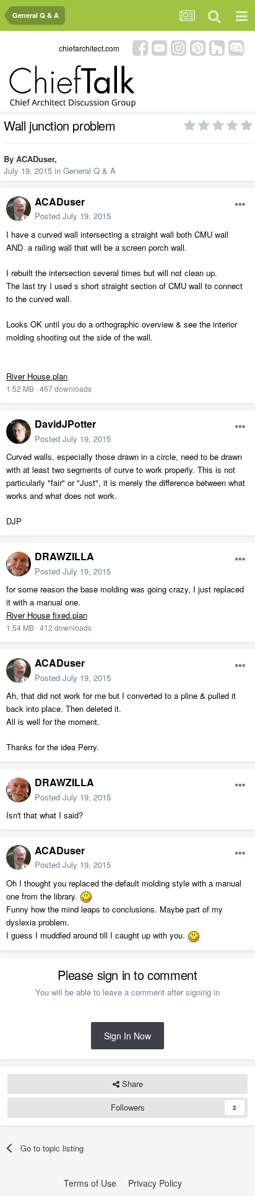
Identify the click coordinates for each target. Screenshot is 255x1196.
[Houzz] (217, 46)
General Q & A (89, 170)
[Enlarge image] (86, 896)
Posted (73, 216)
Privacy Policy (155, 1183)
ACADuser (35, 159)
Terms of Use (90, 1183)
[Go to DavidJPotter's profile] (18, 431)
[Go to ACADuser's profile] (18, 208)
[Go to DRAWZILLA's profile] (18, 564)
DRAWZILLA (64, 556)
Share (131, 1084)
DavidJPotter (65, 424)
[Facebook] (140, 46)
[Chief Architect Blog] (236, 46)
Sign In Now (127, 1035)
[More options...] (240, 204)
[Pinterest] (197, 46)
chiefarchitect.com (89, 48)
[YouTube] (159, 46)
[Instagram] (178, 46)
